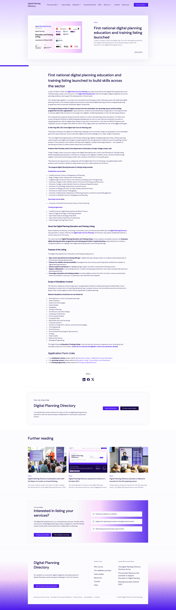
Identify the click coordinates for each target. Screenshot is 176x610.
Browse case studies (129, 408)
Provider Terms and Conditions (61, 597)
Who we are (98, 567)
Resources (125, 5)
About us (107, 5)
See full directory (111, 408)
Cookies (97, 597)
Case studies (66, 5)
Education (76, 5)
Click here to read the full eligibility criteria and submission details (95, 346)
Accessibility (88, 597)
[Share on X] (92, 379)
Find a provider (52, 5)
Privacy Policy (77, 597)
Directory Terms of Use (41, 597)
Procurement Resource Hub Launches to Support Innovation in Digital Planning (129, 575)
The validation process (61, 535)
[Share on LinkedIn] (83, 379)
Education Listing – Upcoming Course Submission (93, 360)
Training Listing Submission (87, 362)
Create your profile (42, 535)
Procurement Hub (90, 5)
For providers (140, 5)
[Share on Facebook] (88, 379)
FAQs (99, 5)
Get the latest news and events (46, 586)
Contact (117, 5)
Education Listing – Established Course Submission (95, 358)
